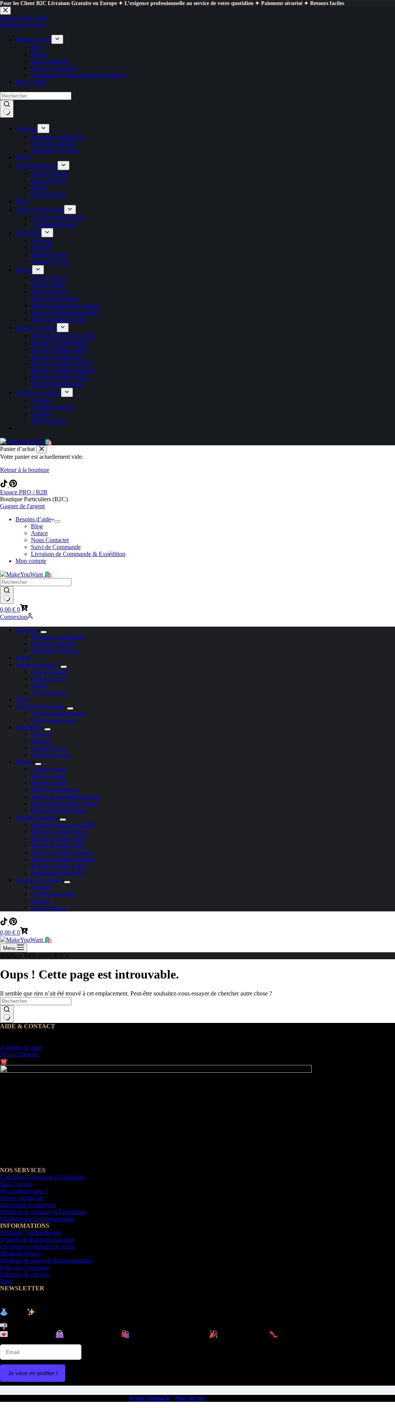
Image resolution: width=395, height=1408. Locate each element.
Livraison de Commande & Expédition (78, 554)
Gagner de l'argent (22, 506)
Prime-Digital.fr (149, 1398)
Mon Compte (16, 1184)
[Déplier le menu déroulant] (57, 521)
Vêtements (28, 727)
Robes (23, 657)
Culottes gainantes (53, 894)
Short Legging (48, 907)
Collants (41, 887)
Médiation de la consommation (37, 1218)
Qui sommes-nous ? (24, 1191)
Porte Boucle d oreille (57, 873)
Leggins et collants (38, 880)
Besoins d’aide (33, 519)
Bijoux (23, 762)
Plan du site (190, 1398)
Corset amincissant (53, 720)
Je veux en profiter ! (32, 1373)
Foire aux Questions (24, 1267)
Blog (37, 526)
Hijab (22, 699)
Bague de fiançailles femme (64, 803)
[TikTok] (4, 485)
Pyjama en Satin (50, 755)
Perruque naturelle (53, 644)
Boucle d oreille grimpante (63, 859)
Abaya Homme (49, 671)
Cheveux (26, 630)
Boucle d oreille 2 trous (59, 866)
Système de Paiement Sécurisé (37, 1239)
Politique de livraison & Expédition (43, 1212)
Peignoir (41, 741)
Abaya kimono (49, 692)
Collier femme (48, 769)
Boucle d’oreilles (36, 817)
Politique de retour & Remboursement (46, 1260)
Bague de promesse (54, 789)
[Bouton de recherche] (7, 595)
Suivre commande (22, 1198)
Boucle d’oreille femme (59, 831)
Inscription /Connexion (28, 1205)
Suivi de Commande (56, 547)
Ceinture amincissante (57, 713)
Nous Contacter (50, 540)
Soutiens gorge (49, 748)
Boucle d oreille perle (57, 845)
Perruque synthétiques (57, 637)
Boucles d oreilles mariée (61, 852)
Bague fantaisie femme (58, 810)
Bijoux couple (48, 775)
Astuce (39, 533)
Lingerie (41, 734)
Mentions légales (20, 1253)
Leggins (41, 901)
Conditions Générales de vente (37, 1246)
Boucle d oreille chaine (59, 838)
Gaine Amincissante (39, 706)
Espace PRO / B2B (23, 492)
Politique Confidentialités (30, 1232)
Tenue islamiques (36, 664)
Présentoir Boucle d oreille (63, 824)
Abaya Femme (49, 678)
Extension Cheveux (55, 650)
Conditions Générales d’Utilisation (42, 1177)
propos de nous (21, 1047)
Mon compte (30, 561)
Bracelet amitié (49, 782)
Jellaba (39, 685)
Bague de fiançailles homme (65, 796)
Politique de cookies (24, 1274)
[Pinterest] (13, 485)
